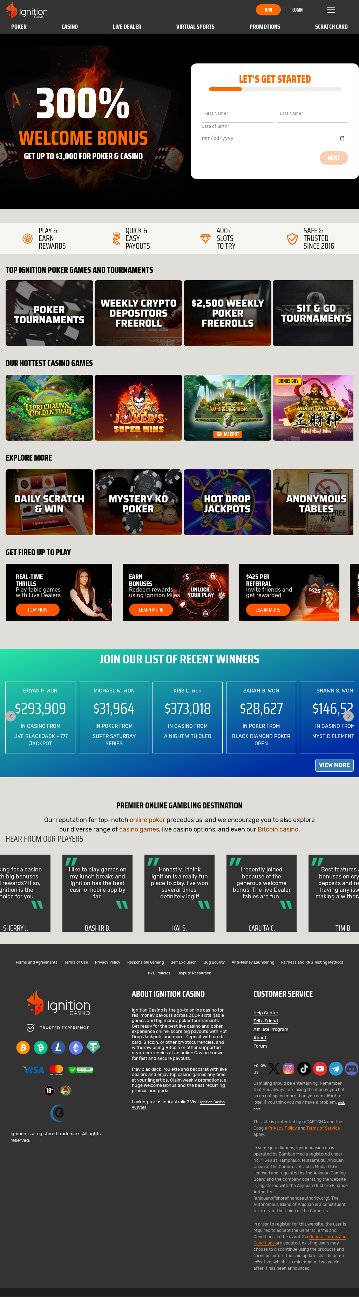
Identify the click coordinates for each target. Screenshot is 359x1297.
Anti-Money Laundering (253, 963)
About (259, 1038)
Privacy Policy (107, 963)
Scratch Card (331, 27)
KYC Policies (159, 973)
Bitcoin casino (278, 829)
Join (268, 10)
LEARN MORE (151, 610)
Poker (19, 27)
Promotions (265, 27)
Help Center (265, 1013)
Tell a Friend (265, 1021)
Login (297, 10)
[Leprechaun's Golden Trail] (49, 408)
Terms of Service (323, 1128)
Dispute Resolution (194, 973)
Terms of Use (76, 963)
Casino (70, 27)
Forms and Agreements (36, 963)
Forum (260, 1046)
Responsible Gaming (145, 963)
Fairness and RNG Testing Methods (312, 963)
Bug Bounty (214, 963)
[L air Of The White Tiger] (227, 408)
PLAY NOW (37, 610)
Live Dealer (127, 27)
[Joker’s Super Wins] (138, 408)
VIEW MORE (334, 765)
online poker (147, 820)
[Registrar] (58, 1113)
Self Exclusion (184, 963)
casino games (139, 829)
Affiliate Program (270, 1029)
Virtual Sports (195, 27)
